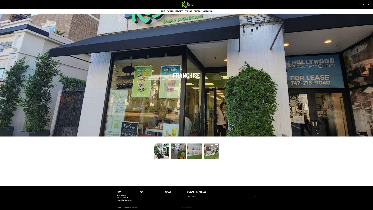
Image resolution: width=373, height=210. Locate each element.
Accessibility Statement (124, 200)
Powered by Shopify (131, 207)
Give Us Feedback (122, 198)
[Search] (359, 4)
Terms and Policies (186, 207)
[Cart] (368, 4)
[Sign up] (254, 196)
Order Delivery (121, 195)
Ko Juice (123, 207)
